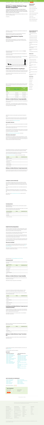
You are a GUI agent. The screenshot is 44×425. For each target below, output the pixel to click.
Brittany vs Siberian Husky (9, 361)
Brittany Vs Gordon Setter (9, 382)
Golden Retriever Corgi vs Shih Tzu (33, 51)
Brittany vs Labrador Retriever (10, 354)
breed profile (9, 348)
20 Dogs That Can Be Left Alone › (32, 55)
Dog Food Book (31, 2)
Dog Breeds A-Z (12, 2)
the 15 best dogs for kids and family (15, 193)
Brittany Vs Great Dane (9, 383)
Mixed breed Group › (31, 84)
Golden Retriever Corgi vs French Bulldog (23, 355)
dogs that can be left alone (16, 120)
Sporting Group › (31, 86)
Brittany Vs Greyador (20, 381)
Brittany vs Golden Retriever (9, 356)
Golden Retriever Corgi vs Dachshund (22, 359)
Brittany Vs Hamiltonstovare (21, 383)
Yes (14, 385)
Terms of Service (32, 414)
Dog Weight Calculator (17, 2)
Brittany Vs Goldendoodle (9, 380)
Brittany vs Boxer (8, 360)
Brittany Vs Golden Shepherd (9, 379)
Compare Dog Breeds (8, 2)
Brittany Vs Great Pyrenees (21, 379)
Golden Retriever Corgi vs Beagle (22, 358)
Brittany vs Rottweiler (8, 357)
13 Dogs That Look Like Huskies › (32, 59)
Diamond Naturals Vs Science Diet (17, 415)
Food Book (23, 416)
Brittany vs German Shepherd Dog (10, 355)
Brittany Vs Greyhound (20, 382)
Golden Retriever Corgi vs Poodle (22, 357)
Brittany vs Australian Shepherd (10, 359)
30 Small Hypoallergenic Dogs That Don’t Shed (17, 258)
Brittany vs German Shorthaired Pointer (11, 358)
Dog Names (21, 2)
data (21, 56)
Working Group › (31, 89)
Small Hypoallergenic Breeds (26, 2)
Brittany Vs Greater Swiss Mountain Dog (22, 380)
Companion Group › (31, 78)
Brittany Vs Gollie (8, 381)
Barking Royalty (9, 0)
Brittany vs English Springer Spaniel (10, 362)
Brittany (15, 89)
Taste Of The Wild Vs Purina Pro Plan (17, 414)
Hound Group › (30, 81)
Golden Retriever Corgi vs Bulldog (22, 356)
